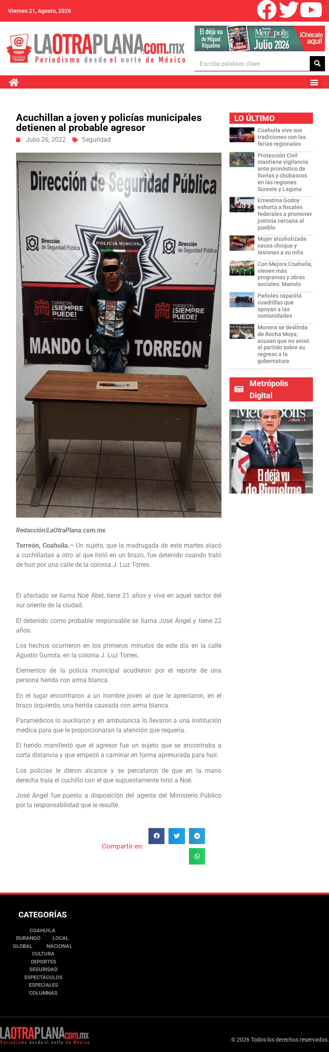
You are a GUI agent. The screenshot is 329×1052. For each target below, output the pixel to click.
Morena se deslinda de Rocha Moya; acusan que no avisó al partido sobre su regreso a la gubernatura (283, 344)
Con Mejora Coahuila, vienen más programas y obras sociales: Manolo (285, 274)
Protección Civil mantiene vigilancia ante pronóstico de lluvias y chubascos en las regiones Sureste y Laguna (283, 172)
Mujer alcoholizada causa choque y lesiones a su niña (282, 246)
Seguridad (96, 139)
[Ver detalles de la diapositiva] (260, 38)
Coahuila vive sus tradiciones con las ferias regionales (282, 137)
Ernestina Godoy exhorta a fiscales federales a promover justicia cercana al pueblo (285, 213)
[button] (314, 82)
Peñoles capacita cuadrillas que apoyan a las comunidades (280, 305)
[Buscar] (317, 63)
